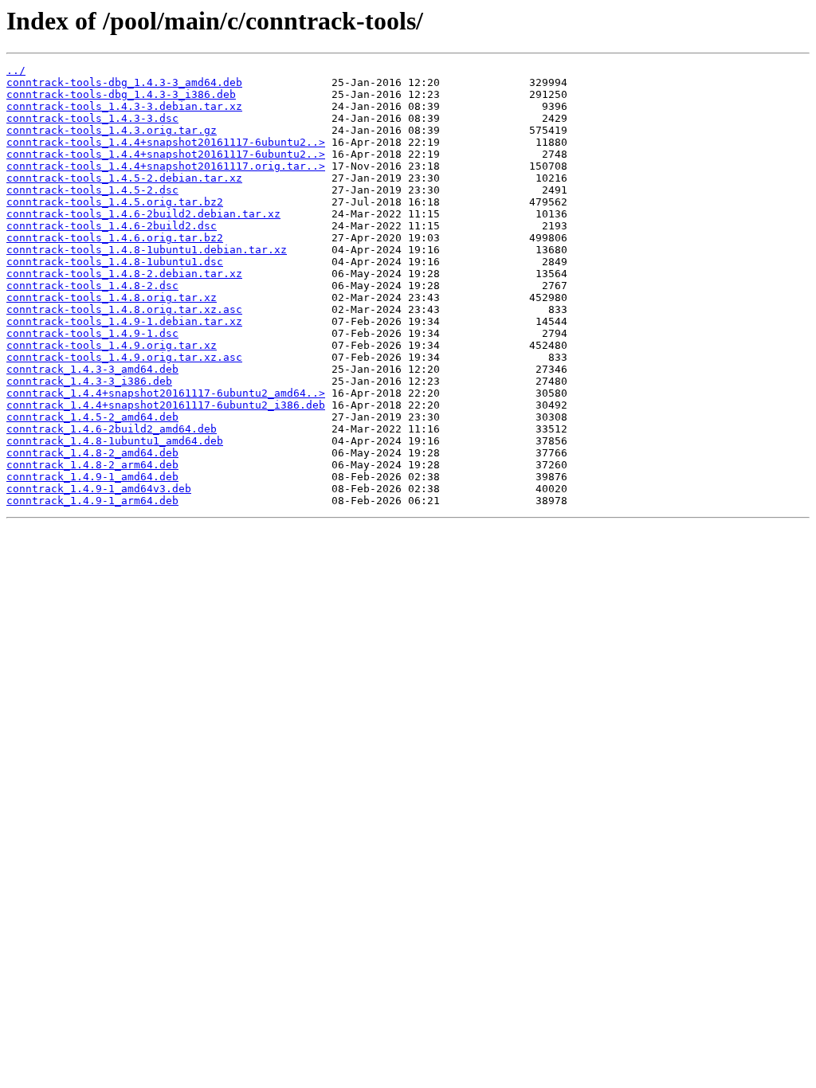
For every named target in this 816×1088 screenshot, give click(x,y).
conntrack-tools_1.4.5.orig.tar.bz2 (114, 202)
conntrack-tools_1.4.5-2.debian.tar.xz (124, 178)
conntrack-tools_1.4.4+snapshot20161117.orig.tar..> (165, 166)
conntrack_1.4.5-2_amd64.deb (92, 417)
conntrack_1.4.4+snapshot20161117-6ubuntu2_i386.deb (165, 405)
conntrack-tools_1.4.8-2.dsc (92, 286)
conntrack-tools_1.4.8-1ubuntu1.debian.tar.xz (146, 250)
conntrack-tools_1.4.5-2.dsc (92, 190)
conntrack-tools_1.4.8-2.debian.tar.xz (124, 274)
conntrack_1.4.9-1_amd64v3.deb (98, 489)
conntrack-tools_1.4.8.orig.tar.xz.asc (124, 309)
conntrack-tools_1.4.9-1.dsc (92, 333)
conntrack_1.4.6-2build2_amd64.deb (111, 429)
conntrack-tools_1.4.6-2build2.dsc (111, 226)
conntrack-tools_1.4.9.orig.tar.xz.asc (124, 357)
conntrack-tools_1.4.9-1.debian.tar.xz (124, 321)
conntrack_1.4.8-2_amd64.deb (92, 453)
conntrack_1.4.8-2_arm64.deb (92, 465)
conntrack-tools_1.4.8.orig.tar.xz (111, 297)
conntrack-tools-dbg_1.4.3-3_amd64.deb (124, 82)
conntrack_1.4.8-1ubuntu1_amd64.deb (114, 441)
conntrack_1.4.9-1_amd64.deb (92, 477)
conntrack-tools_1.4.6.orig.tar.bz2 (114, 238)
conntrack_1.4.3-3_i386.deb (89, 381)
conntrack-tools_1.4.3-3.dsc (92, 118)
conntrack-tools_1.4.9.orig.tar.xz (111, 345)
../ (16, 70)
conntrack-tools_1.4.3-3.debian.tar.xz (124, 106)
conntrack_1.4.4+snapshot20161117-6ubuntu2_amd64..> (165, 393)
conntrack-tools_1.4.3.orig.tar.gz (111, 130)
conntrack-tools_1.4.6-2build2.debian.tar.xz (143, 214)
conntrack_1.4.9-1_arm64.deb (92, 501)
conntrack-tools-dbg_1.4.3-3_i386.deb (121, 94)
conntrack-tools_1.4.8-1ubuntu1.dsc (114, 262)
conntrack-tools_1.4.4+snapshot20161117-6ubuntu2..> (165, 142)
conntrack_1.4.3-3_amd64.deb (92, 369)
